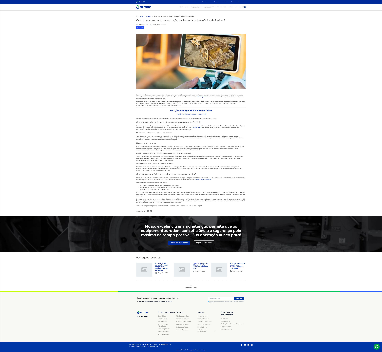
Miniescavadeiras (164, 331)
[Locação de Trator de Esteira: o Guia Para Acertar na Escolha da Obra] (182, 270)
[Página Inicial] (137, 16)
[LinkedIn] (248, 345)
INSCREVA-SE (239, 298)
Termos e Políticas (203, 324)
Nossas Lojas (201, 316)
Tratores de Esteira (182, 324)
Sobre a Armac (202, 319)
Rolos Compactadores (183, 321)
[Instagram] (252, 345)
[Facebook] (241, 345)
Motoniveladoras (163, 334)
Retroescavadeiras (182, 319)
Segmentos (207, 7)
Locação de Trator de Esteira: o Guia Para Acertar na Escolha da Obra (200, 265)
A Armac (187, 7)
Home (181, 7)
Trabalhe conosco (207, 2)
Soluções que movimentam (227, 313)
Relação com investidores (201, 331)
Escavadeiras (162, 321)
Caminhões (162, 316)
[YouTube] (245, 345)
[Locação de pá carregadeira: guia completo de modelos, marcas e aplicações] (144, 270)
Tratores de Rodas (182, 327)
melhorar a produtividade (203, 179)
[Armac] (143, 7)
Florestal (224, 318)
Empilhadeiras (162, 319)
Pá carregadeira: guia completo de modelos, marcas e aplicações (237, 265)
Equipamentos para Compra (170, 312)
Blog (217, 7)
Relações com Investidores (222, 2)
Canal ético (201, 327)
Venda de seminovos (195, 2)
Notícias (223, 7)
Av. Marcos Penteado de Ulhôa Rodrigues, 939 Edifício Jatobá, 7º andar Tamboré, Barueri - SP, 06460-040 (150, 345)
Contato (230, 7)
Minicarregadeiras (164, 329)
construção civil (202, 97)
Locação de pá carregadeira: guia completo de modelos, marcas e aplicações (161, 266)
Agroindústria (225, 329)
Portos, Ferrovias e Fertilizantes (231, 324)
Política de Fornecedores (238, 2)
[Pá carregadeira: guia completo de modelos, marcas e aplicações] (219, 270)
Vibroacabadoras (182, 330)
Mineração (224, 321)
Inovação (148, 16)
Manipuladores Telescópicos (163, 325)
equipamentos (196, 128)
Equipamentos (196, 7)
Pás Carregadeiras (182, 316)
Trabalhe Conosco (203, 321)
